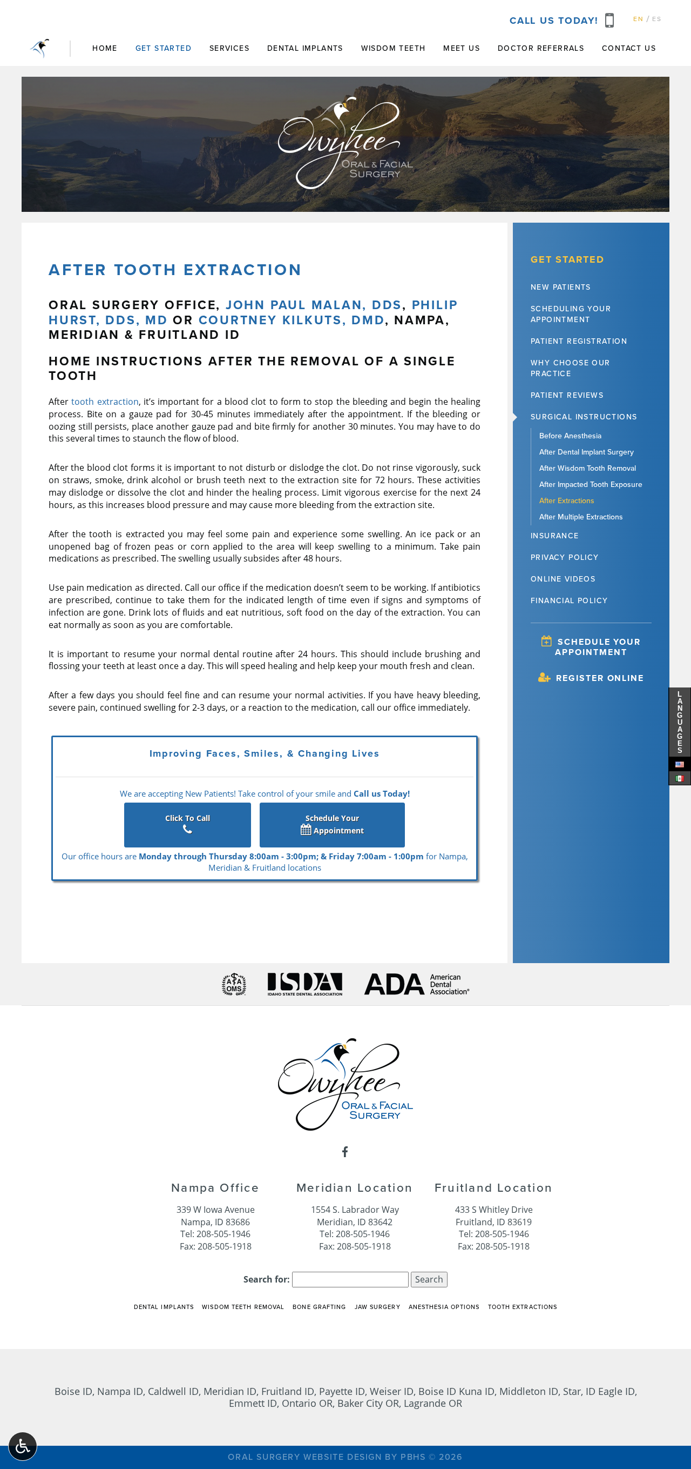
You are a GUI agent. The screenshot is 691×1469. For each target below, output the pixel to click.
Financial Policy (569, 600)
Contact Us (629, 48)
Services (229, 48)
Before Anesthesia (570, 435)
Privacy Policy (565, 557)
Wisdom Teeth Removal (243, 1307)
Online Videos (563, 579)
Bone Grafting (319, 1307)
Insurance (555, 535)
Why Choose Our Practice (571, 368)
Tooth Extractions (523, 1307)
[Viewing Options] (22, 1446)
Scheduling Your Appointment (571, 314)
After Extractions (566, 500)
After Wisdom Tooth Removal (587, 468)
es (656, 19)
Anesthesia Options (444, 1307)
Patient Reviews (567, 395)
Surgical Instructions (584, 417)
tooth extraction (104, 401)
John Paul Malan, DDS (314, 305)
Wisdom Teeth (393, 48)
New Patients (561, 287)
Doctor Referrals (541, 48)
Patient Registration (579, 341)
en (638, 19)
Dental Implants (305, 48)
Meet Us (461, 48)
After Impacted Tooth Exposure (590, 484)
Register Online (598, 678)
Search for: (266, 1279)
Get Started (164, 48)
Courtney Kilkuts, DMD (292, 320)
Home (105, 48)
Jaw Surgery (378, 1307)
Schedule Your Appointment (335, 824)
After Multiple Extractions (581, 517)
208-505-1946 (223, 1233)
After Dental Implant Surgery (586, 452)
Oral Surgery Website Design (305, 1457)
